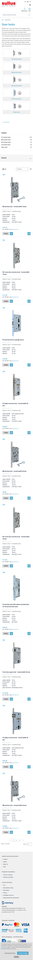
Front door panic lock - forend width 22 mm (16, 672)
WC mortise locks (16, 85)
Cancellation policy (8, 888)
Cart (29, 11)
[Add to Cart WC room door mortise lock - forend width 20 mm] (11, 565)
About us (5, 864)
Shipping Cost (15, 229)
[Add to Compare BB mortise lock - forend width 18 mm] (29, 233)
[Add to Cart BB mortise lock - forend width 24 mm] (11, 832)
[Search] (29, 15)
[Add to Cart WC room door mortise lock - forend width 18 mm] (11, 301)
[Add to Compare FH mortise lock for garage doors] (29, 364)
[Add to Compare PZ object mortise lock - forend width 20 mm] (29, 432)
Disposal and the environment (11, 897)
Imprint (5, 861)
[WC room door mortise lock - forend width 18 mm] (16, 254)
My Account (24, 11)
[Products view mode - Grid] (5, 169)
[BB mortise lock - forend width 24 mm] (16, 787)
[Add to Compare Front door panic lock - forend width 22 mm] (29, 699)
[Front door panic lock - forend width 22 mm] (16, 654)
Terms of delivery (8, 875)
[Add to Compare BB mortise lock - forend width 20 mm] (29, 498)
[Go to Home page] (12, 4)
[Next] (23, 840)
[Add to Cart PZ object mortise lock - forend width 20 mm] (11, 432)
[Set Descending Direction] (31, 169)
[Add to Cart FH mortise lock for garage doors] (11, 364)
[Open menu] (30, 5)
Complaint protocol (8, 895)
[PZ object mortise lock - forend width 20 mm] (16, 385)
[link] (10, 840)
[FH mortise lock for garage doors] (16, 322)
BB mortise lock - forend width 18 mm (14, 206)
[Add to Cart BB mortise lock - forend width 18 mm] (11, 233)
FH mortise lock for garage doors (13, 340)
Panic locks (16, 112)
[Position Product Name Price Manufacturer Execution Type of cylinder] (22, 169)
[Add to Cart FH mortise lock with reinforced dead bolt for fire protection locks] (11, 633)
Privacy (5, 893)
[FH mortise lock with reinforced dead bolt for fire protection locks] (16, 586)
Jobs (4, 866)
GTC (4, 885)
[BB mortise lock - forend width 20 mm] (16, 453)
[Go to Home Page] (2, 20)
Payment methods (8, 877)
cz (30, 1)
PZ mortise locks (17, 59)
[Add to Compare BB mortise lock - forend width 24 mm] (29, 832)
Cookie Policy (4, 947)
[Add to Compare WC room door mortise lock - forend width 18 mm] (29, 301)
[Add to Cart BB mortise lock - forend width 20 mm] (11, 498)
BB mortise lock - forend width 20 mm (14, 471)
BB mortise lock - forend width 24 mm (14, 805)
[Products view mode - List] (3, 169)
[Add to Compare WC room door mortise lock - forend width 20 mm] (29, 565)
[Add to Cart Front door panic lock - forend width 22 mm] (11, 699)
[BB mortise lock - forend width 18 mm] (16, 188)
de (25, 1)
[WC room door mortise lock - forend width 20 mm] (16, 518)
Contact (5, 859)
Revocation (6, 890)
